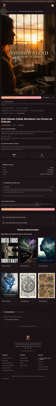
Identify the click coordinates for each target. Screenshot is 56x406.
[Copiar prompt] (52, 187)
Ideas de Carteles (6, 367)
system (51, 167)
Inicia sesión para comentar (11, 319)
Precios (22, 363)
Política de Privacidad (43, 366)
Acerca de (40, 361)
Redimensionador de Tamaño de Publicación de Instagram (15, 110)
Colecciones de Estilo (7, 363)
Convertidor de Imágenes (8, 108)
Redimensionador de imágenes (37, 110)
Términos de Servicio (43, 369)
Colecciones (5, 360)
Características (23, 358)
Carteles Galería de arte (11, 11)
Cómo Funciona (24, 365)
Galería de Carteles (6, 358)
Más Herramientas (21, 113)
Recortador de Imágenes (8, 113)
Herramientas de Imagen (8, 365)
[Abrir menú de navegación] (52, 5)
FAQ (21, 367)
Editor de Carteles (24, 360)
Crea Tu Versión (29, 209)
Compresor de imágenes (22, 108)
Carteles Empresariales (7, 370)
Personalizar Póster (8, 101)
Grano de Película (6, 125)
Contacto (40, 364)
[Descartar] (54, 1)
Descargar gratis (22, 97)
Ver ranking (50, 1)
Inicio (2, 11)
